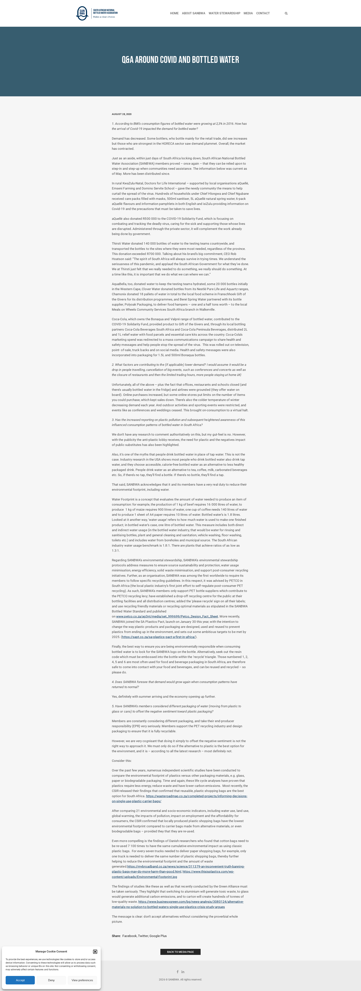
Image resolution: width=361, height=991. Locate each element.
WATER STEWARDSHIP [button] (224, 13)
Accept (20, 980)
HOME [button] (174, 13)
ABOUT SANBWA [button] (193, 13)
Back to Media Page (180, 951)
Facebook (129, 936)
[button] (95, 952)
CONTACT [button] (263, 13)
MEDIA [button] (248, 13)
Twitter (143, 936)
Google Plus (158, 936)
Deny (51, 980)
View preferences (82, 980)
